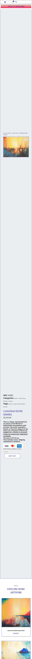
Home (4, 133)
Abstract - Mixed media (12, 133)
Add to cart (12, 456)
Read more (16, 633)
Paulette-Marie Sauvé (16, 6)
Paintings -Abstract (8, 401)
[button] (5, 2)
